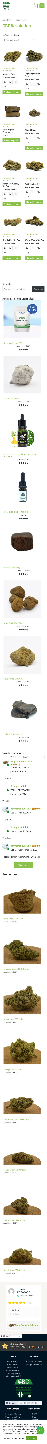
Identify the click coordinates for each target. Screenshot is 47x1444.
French (7, 1336)
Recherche (7, 284)
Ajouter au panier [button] (11, 140)
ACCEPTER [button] (31, 1438)
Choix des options (11, 92)
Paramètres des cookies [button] (14, 1438)
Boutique (15, 786)
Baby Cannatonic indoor (22, 761)
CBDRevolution (9, 68)
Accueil (5, 20)
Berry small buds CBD (21, 808)
